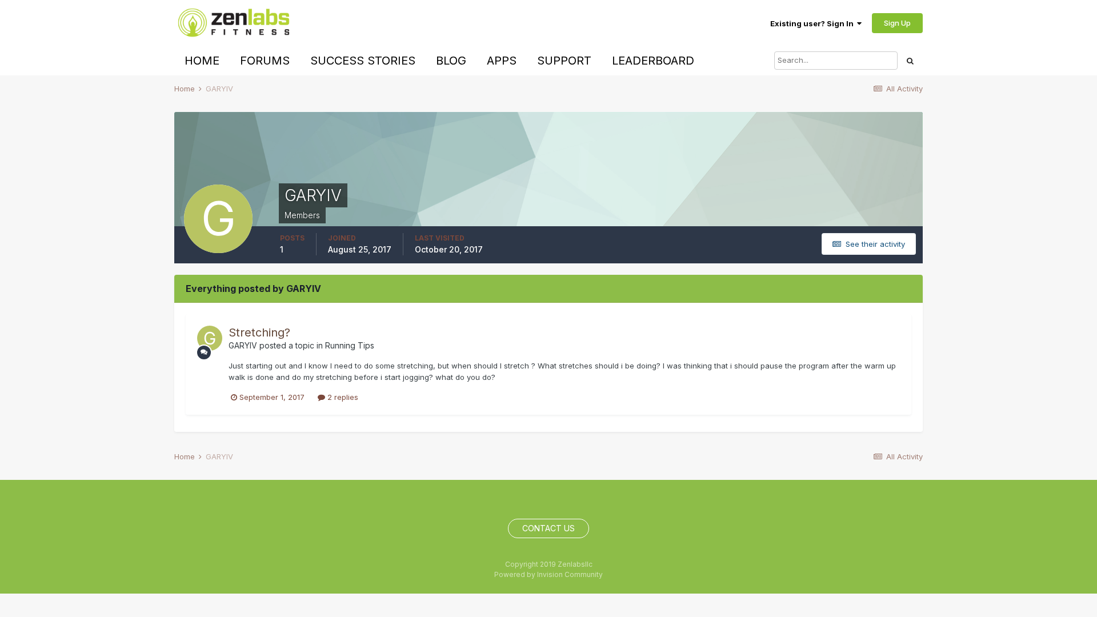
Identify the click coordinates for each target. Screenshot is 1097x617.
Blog (451, 60)
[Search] (910, 60)
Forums (265, 60)
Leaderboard (653, 60)
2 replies (341, 397)
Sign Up (897, 22)
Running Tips (349, 345)
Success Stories (362, 60)
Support (564, 60)
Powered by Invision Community (548, 574)
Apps (502, 60)
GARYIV (243, 345)
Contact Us (548, 528)
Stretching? (259, 332)
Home (202, 60)
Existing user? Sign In (813, 23)
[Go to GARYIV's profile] (209, 338)
